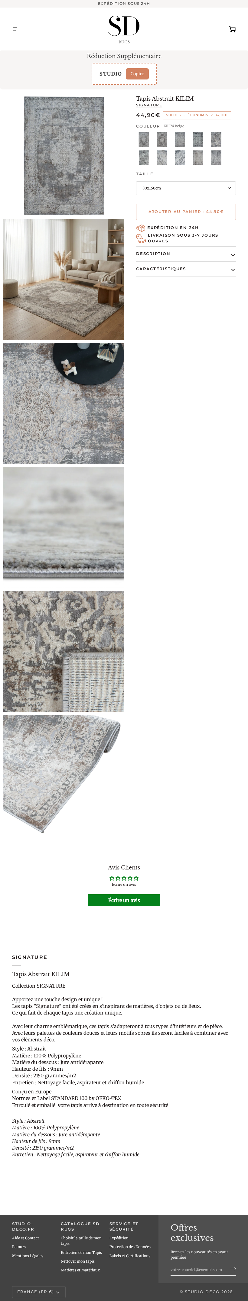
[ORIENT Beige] (181, 141)
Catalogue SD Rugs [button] (80, 1227)
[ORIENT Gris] (200, 141)
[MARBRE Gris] (181, 159)
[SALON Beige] (200, 159)
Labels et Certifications (129, 1256)
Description (153, 253)
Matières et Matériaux (80, 1270)
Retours (19, 1246)
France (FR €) (35, 1292)
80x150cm (151, 188)
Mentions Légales (27, 1256)
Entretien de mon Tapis (81, 1252)
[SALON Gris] (216, 159)
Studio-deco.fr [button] (23, 1227)
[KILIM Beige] (145, 141)
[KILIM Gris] (163, 141)
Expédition (119, 1238)
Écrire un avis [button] (124, 900)
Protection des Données (130, 1246)
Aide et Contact (25, 1238)
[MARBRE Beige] (163, 159)
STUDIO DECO (202, 1292)
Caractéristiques (161, 269)
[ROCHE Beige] (218, 141)
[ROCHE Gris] (145, 159)
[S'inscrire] (231, 1269)
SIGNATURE (149, 105)
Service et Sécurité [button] (124, 1227)
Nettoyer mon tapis (78, 1261)
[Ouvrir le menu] (21, 29)
